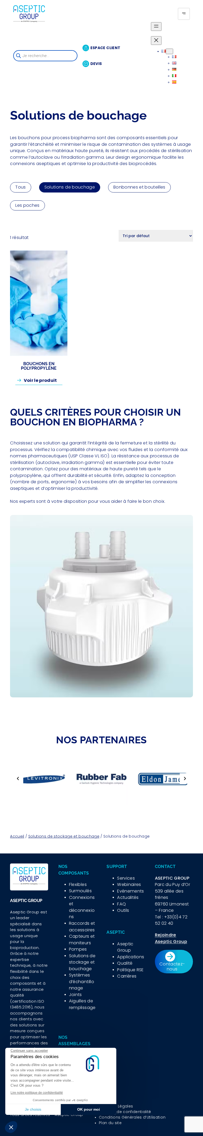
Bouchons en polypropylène (39, 366)
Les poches (27, 205)
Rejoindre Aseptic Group (171, 938)
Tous (20, 187)
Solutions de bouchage (69, 187)
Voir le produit (43, 381)
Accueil (17, 836)
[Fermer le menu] (156, 40)
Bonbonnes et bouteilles (139, 187)
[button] (18, 778)
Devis (96, 63)
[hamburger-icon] (184, 14)
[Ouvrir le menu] (156, 26)
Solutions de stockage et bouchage (63, 836)
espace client (105, 47)
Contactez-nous (172, 966)
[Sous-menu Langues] (169, 51)
